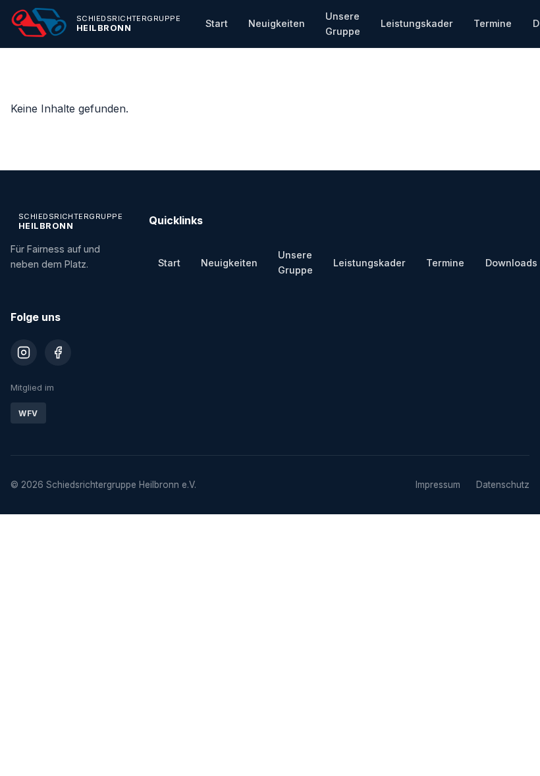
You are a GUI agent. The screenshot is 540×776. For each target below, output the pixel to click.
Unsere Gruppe (342, 24)
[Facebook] (58, 352)
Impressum (438, 484)
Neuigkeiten (276, 23)
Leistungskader (417, 23)
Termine (492, 23)
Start (216, 23)
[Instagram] (24, 352)
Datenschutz (502, 484)
